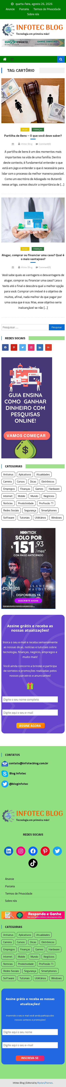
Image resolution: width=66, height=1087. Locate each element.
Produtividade (26, 503)
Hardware (54, 489)
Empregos (9, 489)
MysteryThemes (45, 1082)
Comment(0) (45, 144)
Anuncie (10, 9)
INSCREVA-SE (29, 1058)
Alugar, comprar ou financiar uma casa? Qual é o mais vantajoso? (33, 257)
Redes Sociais (11, 510)
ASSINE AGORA (30, 725)
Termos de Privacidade (47, 9)
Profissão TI (46, 503)
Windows (56, 518)
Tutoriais (24, 518)
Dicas (25, 129)
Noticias (8, 503)
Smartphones (49, 510)
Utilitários (40, 518)
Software (8, 518)
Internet (8, 496)
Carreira (7, 481)
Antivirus (8, 474)
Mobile (21, 496)
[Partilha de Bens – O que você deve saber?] (33, 100)
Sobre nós (33, 14)
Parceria (24, 9)
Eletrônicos (47, 481)
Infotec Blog (26, 144)
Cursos (21, 481)
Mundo (34, 496)
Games (39, 489)
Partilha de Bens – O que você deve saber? (33, 136)
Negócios (48, 496)
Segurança (30, 510)
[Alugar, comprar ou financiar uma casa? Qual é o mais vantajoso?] (33, 220)
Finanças (37, 129)
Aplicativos (25, 474)
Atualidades (43, 474)
